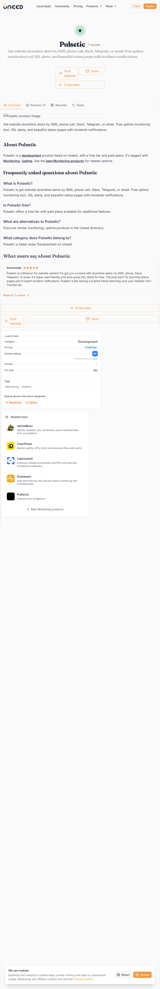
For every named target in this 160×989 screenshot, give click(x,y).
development (31, 155)
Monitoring (11, 161)
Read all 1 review (14, 295)
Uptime (27, 161)
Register (150, 6)
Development (88, 342)
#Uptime (26, 386)
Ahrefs (95, 358)
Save (95, 71)
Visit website (70, 73)
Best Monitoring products (47, 509)
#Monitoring (12, 386)
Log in (136, 6)
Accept (145, 974)
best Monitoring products (65, 161)
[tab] (12, 105)
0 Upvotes (71, 85)
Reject (126, 974)
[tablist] (80, 105)
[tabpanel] (80, 205)
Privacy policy (83, 979)
